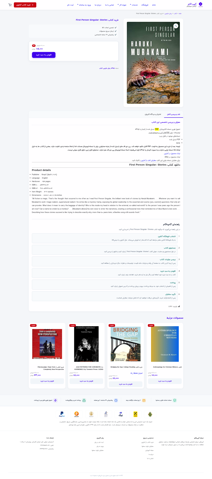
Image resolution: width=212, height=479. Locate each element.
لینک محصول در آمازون (172, 153)
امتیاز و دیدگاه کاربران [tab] (153, 114)
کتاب (175, 13)
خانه (180, 13)
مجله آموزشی (149, 450)
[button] (175, 25)
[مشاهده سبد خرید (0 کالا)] (9, 4)
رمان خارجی (168, 13)
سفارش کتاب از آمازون (148, 160)
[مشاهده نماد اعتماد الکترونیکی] (106, 414)
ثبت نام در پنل (99, 442)
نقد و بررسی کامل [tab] (173, 114)
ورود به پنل (100, 446)
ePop (113, 68)
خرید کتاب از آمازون (147, 442)
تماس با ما (150, 458)
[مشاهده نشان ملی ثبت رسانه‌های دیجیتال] (91, 414)
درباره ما (151, 454)
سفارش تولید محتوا (147, 446)
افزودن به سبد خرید (44, 55)
